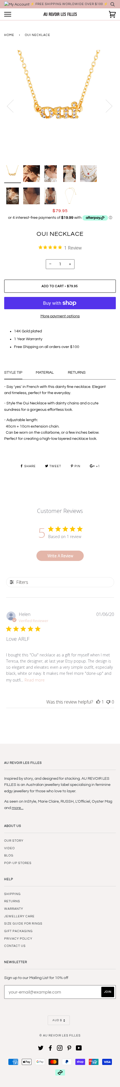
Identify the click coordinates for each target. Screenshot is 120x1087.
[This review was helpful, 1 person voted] (98, 702)
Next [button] (105, 105)
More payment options (60, 316)
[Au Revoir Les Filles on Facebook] (50, 1049)
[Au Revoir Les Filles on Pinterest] (69, 1049)
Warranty (13, 908)
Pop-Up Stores (18, 863)
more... (17, 808)
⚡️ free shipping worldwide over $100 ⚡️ (69, 4)
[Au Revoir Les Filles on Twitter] (41, 1049)
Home (9, 35)
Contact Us (15, 945)
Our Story (13, 840)
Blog (8, 855)
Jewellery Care (19, 916)
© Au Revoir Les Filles (60, 1035)
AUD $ (57, 1020)
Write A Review (60, 555)
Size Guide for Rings (23, 923)
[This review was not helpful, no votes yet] (108, 702)
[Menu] (7, 14)
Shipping (12, 894)
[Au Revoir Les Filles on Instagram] (60, 1049)
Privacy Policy (18, 938)
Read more (35, 680)
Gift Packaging (18, 931)
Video (9, 848)
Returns (12, 901)
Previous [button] (13, 105)
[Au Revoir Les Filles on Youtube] (79, 1049)
